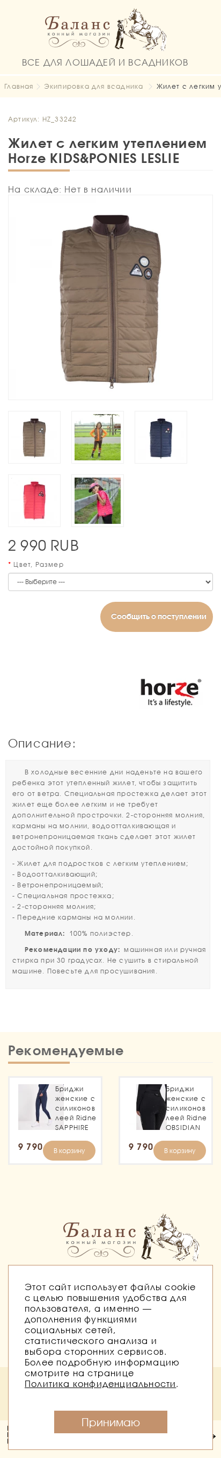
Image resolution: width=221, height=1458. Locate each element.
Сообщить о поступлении (159, 616)
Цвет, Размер (38, 564)
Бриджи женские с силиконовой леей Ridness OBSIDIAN (186, 1108)
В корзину (69, 1151)
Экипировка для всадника (94, 86)
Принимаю (111, 1422)
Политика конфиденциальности (100, 1383)
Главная (18, 86)
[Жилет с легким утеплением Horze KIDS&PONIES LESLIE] (110, 297)
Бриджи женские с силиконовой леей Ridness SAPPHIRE (75, 1108)
